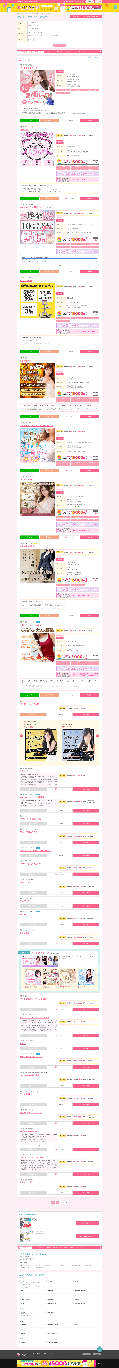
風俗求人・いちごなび (21, 13)
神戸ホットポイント (29, 68)
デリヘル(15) (39, 1265)
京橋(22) (23, 1286)
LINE (30, 120)
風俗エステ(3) (64, 1265)
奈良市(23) (23, 1333)
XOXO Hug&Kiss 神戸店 (30, 819)
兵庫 (98, 1)
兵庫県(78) (21, 1259)
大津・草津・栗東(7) (53, 1324)
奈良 (21, 1330)
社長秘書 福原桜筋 (28, 546)
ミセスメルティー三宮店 (30, 625)
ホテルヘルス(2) (47, 1265)
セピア (23, 1043)
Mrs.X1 (23, 914)
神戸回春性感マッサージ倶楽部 (33, 999)
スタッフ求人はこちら (95, 57)
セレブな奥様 (26, 281)
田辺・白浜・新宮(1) (53, 1342)
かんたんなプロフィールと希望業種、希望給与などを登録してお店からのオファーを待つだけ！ (51, 1248)
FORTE (34, 1220)
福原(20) (77, 1299)
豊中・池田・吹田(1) (80, 1290)
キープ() (74, 1)
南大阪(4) (77, 1281)
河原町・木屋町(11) (25, 1313)
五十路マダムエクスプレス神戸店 (34, 1017)
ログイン (90, 1)
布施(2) (22, 1290)
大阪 (21, 1277)
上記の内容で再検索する (59, 45)
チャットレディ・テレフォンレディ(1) (28, 1267)
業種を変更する (35, 29)
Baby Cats (24, 130)
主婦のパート (26, 771)
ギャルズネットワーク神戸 (32, 1157)
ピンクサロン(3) (73, 1265)
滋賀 (21, 1321)
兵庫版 (30, 13)
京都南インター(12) (25, 1315)
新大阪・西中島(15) (26, 1284)
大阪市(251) (23, 1281)
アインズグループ (40, 953)
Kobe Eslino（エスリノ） (31, 1057)
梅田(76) (23, 1282)
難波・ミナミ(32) (30, 1282)
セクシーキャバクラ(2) (90, 1265)
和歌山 (22, 1338)
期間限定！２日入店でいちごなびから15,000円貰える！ (87, 16)
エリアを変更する (35, 22)
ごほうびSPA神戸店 (28, 832)
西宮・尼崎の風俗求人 (87, 1236)
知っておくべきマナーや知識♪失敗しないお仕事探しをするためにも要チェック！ (52, 52)
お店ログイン (86, 1354)
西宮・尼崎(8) (51, 1299)
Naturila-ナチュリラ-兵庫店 (32, 797)
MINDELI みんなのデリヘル (32, 864)
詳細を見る (89, 120)
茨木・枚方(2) (51, 1290)
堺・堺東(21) (51, 1281)
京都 (21, 1309)
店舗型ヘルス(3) (31, 1265)
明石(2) (22, 1303)
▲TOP (99, 1349)
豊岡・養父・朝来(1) (80, 1303)
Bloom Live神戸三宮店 (30, 1075)
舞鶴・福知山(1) (51, 1312)
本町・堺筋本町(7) (25, 1287)
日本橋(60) (38, 1282)
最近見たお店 (67, 1)
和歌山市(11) (24, 1342)
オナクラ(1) (80, 1265)
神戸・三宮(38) (25, 1299)
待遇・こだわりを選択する (35, 32)
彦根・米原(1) (24, 1324)
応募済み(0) (81, 1)
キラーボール (26, 361)
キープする (70, 120)
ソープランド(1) (56, 1265)
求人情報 (60, 71)
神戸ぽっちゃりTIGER (29, 704)
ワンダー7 (24, 901)
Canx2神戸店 (25, 882)
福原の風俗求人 (87, 1223)
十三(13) (35, 1284)
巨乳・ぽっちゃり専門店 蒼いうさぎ (36, 425)
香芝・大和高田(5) (52, 1333)
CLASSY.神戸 (26, 479)
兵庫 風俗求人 (37, 13)
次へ (66, 1202)
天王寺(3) (37, 1286)
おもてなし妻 (26, 1182)
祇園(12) (34, 1313)
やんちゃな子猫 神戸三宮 (31, 207)
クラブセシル (26, 933)
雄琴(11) (77, 1324)
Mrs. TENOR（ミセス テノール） (35, 851)
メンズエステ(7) (42, 1267)
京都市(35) (23, 1312)
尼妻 (33, 1233)
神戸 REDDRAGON (28, 1131)
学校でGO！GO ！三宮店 (31, 1113)
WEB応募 (50, 120)
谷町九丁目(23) (30, 1286)
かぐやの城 (25, 1094)
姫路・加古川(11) (52, 1303)
